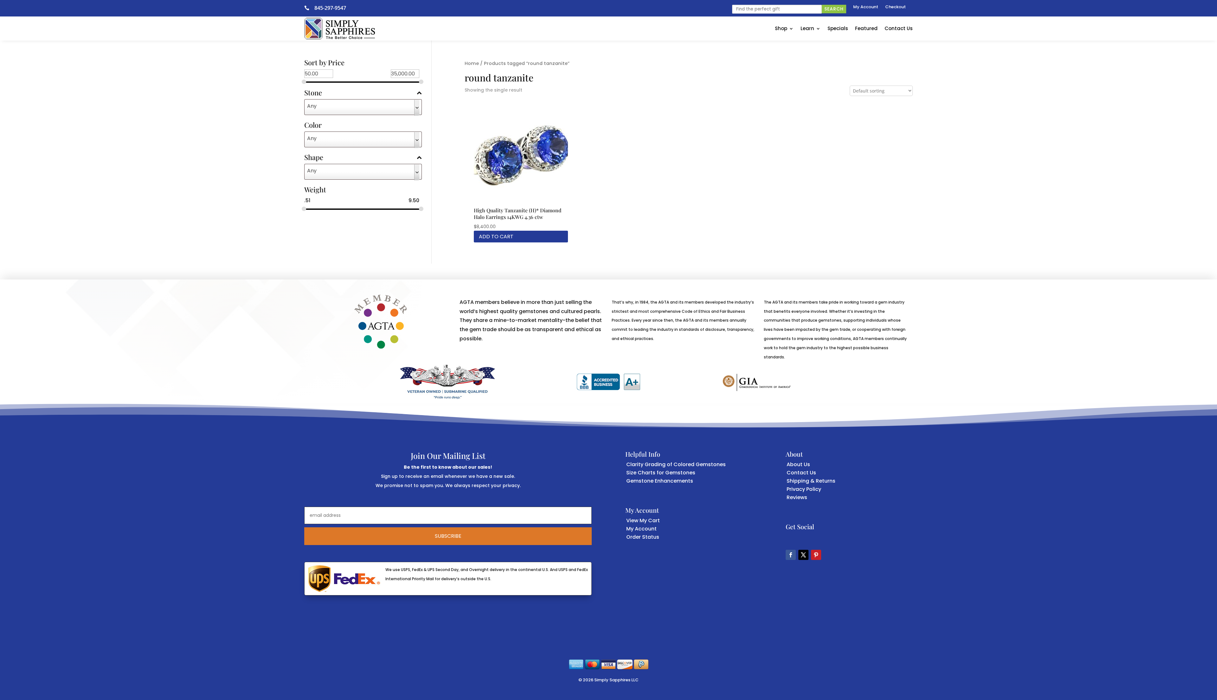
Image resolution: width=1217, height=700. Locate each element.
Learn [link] (807, 28)
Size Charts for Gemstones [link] (660, 472)
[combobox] (363, 107)
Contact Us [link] (899, 28)
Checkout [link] (895, 7)
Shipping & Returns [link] (811, 481)
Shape (313, 158)
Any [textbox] (312, 106)
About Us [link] (798, 464)
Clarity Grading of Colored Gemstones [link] (676, 464)
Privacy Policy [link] (804, 489)
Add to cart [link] (496, 236)
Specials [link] (837, 28)
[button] (791, 555)
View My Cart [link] (643, 520)
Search (834, 9)
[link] (309, 7)
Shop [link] (781, 28)
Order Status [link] (642, 537)
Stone (313, 93)
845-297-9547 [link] (330, 7)
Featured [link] (866, 28)
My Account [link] (865, 7)
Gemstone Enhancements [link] (659, 481)
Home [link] (472, 63)
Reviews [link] (797, 497)
